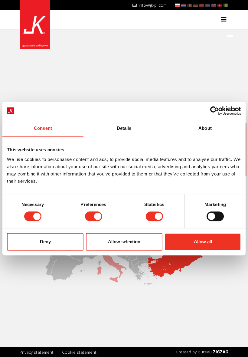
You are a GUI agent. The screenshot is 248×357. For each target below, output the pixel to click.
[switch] (93, 216)
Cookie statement (79, 352)
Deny (45, 241)
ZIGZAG (220, 352)
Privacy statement (37, 352)
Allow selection (124, 241)
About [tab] (205, 128)
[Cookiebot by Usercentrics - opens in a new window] (214, 110)
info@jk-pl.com (152, 5)
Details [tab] (124, 128)
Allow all (203, 241)
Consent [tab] (43, 128)
